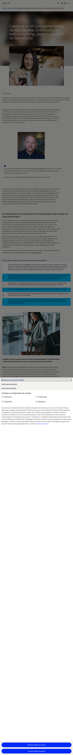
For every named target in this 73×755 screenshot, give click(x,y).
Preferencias (42, 397)
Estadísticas (8, 402)
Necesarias (8, 397)
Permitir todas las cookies (36, 751)
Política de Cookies (42, 424)
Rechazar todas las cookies (36, 745)
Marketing (41, 402)
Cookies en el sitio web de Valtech (13, 380)
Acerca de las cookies (9, 388)
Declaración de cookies (9, 384)
